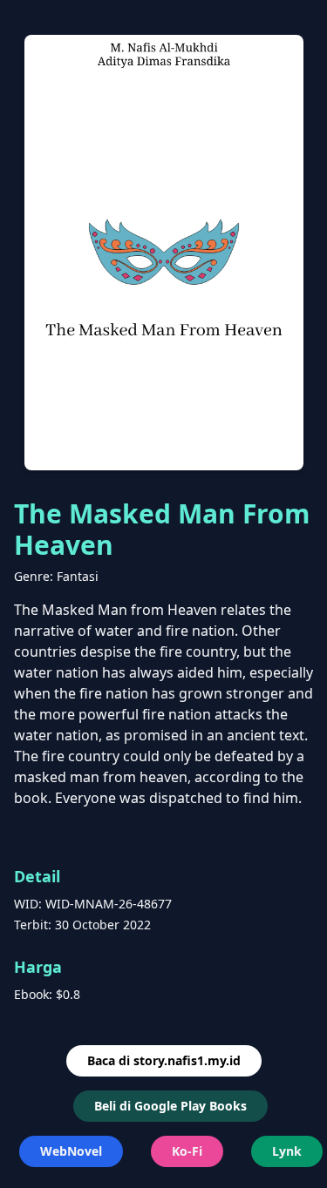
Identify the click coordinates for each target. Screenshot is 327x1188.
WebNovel (71, 1151)
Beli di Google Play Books (170, 1105)
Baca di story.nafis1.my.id (164, 1060)
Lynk (287, 1151)
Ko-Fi (187, 1151)
